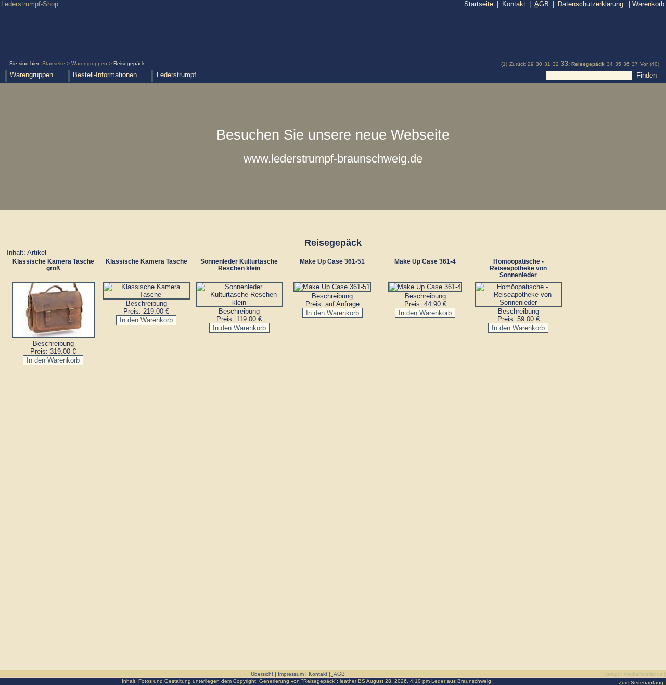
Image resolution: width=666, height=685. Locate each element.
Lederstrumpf (176, 75)
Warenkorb (646, 4)
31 (547, 64)
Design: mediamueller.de (633, 674)
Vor (644, 64)
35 (618, 64)
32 (556, 64)
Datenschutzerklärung (590, 4)
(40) (654, 64)
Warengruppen (89, 63)
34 (610, 64)
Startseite (53, 63)
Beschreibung (53, 343)
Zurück (517, 64)
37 (635, 64)
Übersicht (262, 674)
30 (539, 64)
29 (531, 64)
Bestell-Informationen (105, 75)
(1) (504, 64)
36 (626, 64)
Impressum (291, 674)
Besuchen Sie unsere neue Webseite (333, 146)
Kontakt (514, 4)
